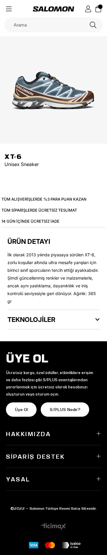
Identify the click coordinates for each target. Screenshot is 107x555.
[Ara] (93, 25)
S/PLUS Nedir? (65, 409)
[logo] (53, 9)
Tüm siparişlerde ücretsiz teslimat (39, 210)
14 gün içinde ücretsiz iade (30, 221)
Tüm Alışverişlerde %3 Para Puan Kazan (43, 199)
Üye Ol (21, 409)
